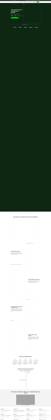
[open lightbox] (25, 230)
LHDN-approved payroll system (37, 280)
